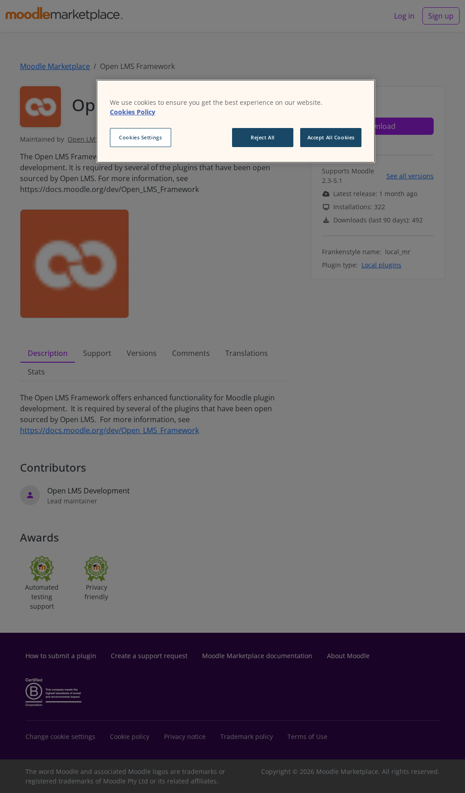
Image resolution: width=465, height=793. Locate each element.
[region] (235, 121)
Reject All (263, 137)
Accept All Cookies (331, 137)
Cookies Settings (140, 137)
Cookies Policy (132, 112)
